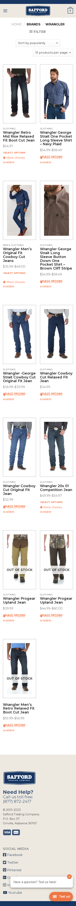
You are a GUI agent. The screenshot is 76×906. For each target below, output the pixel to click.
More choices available (14, 160)
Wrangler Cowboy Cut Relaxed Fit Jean (56, 377)
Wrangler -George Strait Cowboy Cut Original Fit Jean (19, 377)
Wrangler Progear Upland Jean (19, 601)
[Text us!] (61, 898)
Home (16, 24)
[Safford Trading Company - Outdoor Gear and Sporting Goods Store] (38, 11)
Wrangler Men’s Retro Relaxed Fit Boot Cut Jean (18, 708)
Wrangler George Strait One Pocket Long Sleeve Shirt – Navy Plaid (56, 138)
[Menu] (5, 10)
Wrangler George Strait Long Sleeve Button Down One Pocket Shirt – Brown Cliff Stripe (56, 259)
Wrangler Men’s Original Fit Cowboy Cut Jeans (17, 255)
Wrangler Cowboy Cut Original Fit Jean (19, 490)
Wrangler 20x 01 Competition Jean (56, 488)
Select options (14, 152)
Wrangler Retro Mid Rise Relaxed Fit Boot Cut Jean (19, 136)
